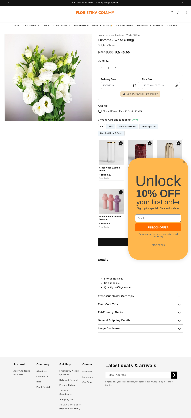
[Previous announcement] (8, 3)
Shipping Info (66, 399)
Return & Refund (68, 380)
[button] (31, 25)
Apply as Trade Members (21, 373)
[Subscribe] (174, 375)
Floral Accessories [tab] (127, 126)
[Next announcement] (182, 3)
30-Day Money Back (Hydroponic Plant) (70, 407)
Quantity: (103, 60)
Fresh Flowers (105, 35)
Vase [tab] (110, 126)
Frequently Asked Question (69, 373)
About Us (41, 371)
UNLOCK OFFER (158, 227)
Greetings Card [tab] (149, 126)
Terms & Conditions (65, 392)
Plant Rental (43, 387)
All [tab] (101, 126)
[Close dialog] (184, 162)
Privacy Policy (67, 385)
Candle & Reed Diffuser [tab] (111, 133)
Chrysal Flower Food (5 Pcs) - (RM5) (122, 111)
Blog (38, 382)
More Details (104, 178)
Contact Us (42, 376)
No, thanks (158, 245)
